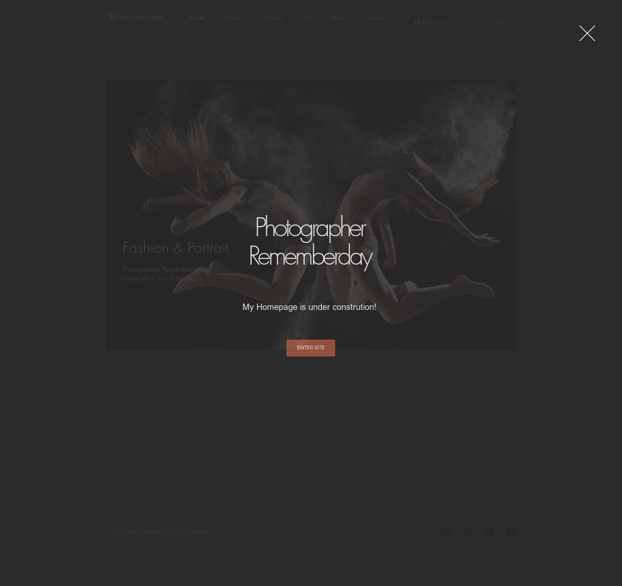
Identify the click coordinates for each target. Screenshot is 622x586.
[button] (587, 33)
